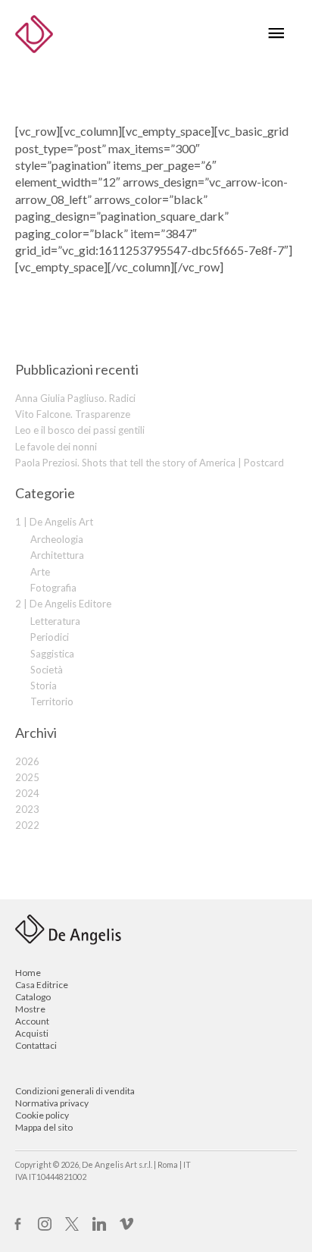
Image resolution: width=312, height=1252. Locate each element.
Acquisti (31, 1033)
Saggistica (52, 654)
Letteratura (55, 621)
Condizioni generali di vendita (75, 1091)
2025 (27, 777)
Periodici (49, 637)
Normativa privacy (52, 1103)
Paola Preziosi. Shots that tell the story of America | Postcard (149, 463)
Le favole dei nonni (56, 447)
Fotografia (53, 588)
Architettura (57, 555)
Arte (40, 572)
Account (32, 1021)
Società (46, 670)
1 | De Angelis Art (54, 522)
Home (28, 972)
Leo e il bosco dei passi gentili (80, 430)
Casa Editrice (41, 984)
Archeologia (56, 539)
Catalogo (33, 997)
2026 (27, 761)
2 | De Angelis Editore (63, 604)
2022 (27, 825)
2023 (27, 809)
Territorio (51, 701)
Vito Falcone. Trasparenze (72, 414)
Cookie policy (42, 1115)
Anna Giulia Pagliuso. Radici (75, 398)
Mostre (30, 1009)
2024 (27, 793)
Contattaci (36, 1045)
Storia (43, 685)
